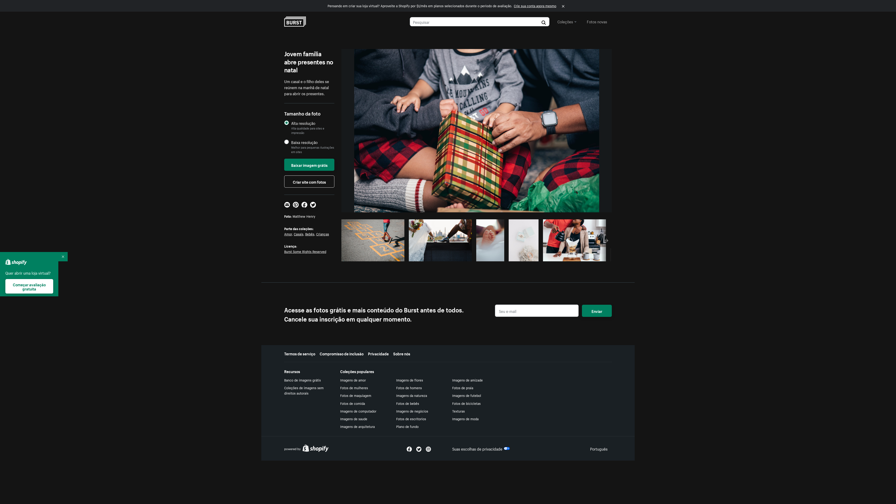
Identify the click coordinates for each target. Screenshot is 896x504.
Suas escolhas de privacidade (477, 448)
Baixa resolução (304, 142)
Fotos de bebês (407, 403)
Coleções (565, 21)
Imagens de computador (358, 410)
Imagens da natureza (411, 395)
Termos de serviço (299, 353)
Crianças (322, 233)
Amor (288, 233)
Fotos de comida (352, 403)
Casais (298, 233)
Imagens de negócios (412, 410)
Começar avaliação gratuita (29, 286)
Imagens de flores (409, 379)
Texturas (458, 410)
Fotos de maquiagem (355, 395)
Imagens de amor (353, 379)
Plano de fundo (407, 426)
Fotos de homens (409, 387)
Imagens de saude (353, 418)
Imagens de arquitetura (357, 426)
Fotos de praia (462, 387)
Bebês (309, 233)
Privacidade (378, 353)
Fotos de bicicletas (466, 403)
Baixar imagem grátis (309, 165)
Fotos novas (597, 21)
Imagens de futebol (466, 395)
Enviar (597, 311)
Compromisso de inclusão (342, 353)
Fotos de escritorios (411, 418)
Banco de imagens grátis (302, 379)
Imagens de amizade (467, 379)
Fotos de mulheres (354, 387)
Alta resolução (303, 123)
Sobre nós (401, 353)
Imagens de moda (465, 418)
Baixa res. (391, 256)
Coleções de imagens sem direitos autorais (304, 390)
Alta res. (372, 256)
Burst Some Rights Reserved (305, 251)
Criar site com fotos (309, 181)
